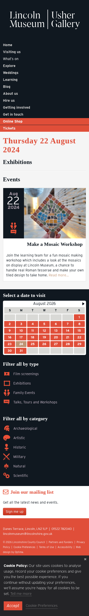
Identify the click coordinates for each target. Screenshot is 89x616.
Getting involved (16, 107)
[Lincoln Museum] (44, 21)
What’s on (11, 59)
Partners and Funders (61, 542)
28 (68, 344)
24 (21, 344)
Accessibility (65, 547)
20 (56, 337)
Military (19, 457)
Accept (13, 605)
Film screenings (26, 374)
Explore (9, 66)
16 (9, 337)
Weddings (11, 73)
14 (67, 330)
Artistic (19, 438)
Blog (6, 87)
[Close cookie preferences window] (85, 559)
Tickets (9, 128)
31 (21, 351)
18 (32, 337)
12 (44, 330)
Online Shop (12, 121)
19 (44, 337)
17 (21, 337)
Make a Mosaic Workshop (55, 244)
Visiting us (12, 52)
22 (79, 337)
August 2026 (44, 303)
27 (56, 344)
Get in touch (13, 114)
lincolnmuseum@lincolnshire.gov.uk (27, 534)
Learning (10, 80)
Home (7, 45)
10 (21, 330)
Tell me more (21, 593)
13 (56, 330)
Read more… (59, 275)
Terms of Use (46, 547)
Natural (19, 466)
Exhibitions (22, 383)
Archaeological (25, 428)
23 (10, 344)
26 (44, 344)
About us (10, 94)
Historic (19, 447)
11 (32, 330)
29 (79, 344)
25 (33, 344)
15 (79, 330)
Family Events (24, 393)
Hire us (9, 100)
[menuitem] (44, 44)
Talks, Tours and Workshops (35, 402)
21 (67, 337)
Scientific (20, 476)
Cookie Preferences (24, 547)
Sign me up (14, 512)
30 (10, 351)
